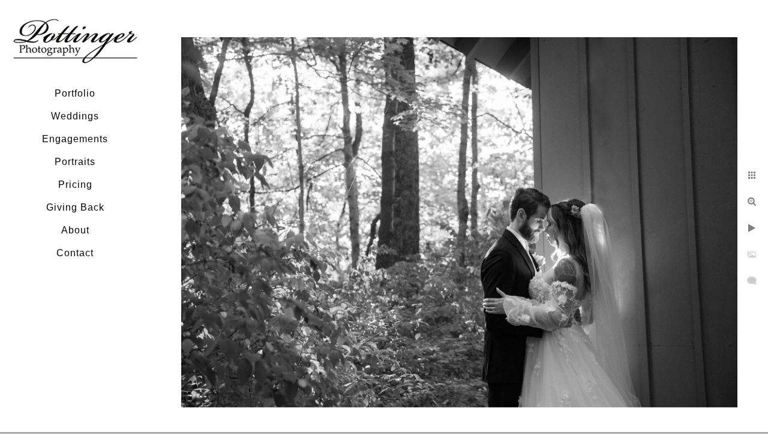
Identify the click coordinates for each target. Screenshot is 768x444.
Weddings (75, 116)
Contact (75, 253)
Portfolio (75, 93)
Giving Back (75, 207)
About (75, 230)
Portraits (75, 162)
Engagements (75, 139)
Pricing (75, 184)
